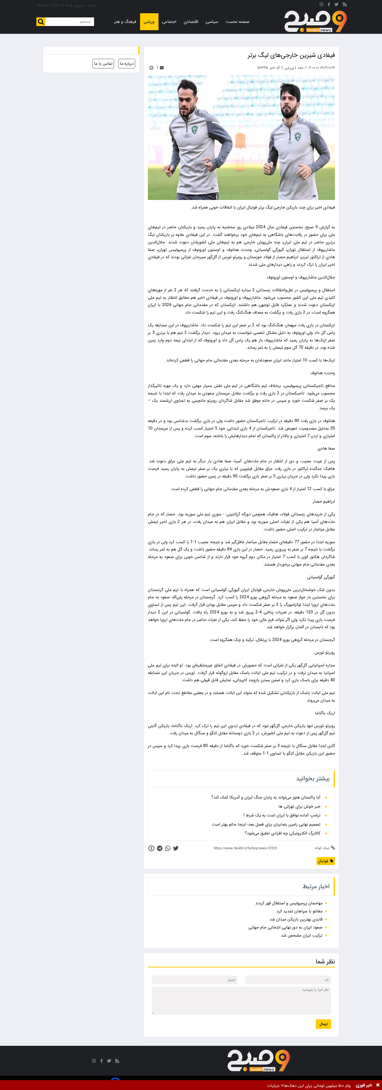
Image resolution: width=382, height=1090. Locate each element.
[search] (40, 21)
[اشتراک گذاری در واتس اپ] (167, 848)
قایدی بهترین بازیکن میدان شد (295, 919)
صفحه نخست (237, 21)
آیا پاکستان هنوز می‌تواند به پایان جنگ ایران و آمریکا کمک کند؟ (265, 797)
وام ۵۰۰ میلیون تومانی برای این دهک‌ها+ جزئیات (309, 1085)
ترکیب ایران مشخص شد (301, 935)
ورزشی (149, 21)
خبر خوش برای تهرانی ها (299, 806)
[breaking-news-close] (378, 1085)
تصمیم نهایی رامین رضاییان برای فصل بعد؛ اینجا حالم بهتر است (266, 824)
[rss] (345, 5)
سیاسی (212, 21)
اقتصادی (191, 21)
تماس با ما (103, 63)
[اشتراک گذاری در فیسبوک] (151, 848)
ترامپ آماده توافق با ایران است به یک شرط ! (281, 815)
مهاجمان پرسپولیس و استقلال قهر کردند (288, 903)
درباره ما (127, 63)
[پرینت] (151, 68)
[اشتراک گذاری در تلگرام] (159, 848)
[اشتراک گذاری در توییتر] (176, 848)
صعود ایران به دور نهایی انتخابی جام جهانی (285, 927)
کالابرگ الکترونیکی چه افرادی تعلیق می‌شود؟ (282, 833)
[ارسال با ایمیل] (162, 68)
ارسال (323, 1024)
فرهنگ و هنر (125, 21)
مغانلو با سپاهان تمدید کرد (299, 911)
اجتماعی (169, 21)
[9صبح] (316, 22)
